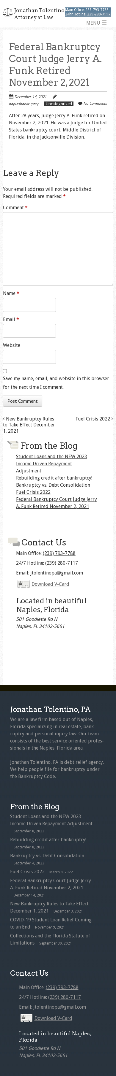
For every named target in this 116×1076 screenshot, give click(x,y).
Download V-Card (50, 584)
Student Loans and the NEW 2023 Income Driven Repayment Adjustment (51, 464)
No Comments (95, 103)
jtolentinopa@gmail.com (56, 573)
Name (11, 293)
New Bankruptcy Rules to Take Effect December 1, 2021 (29, 425)
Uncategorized (59, 103)
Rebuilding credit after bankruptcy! (54, 478)
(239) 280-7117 (61, 563)
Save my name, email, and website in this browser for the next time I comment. (56, 383)
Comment (15, 207)
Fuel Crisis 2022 (93, 419)
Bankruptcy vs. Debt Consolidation (53, 485)
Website (11, 345)
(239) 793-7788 (59, 553)
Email (11, 319)
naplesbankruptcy (23, 104)
